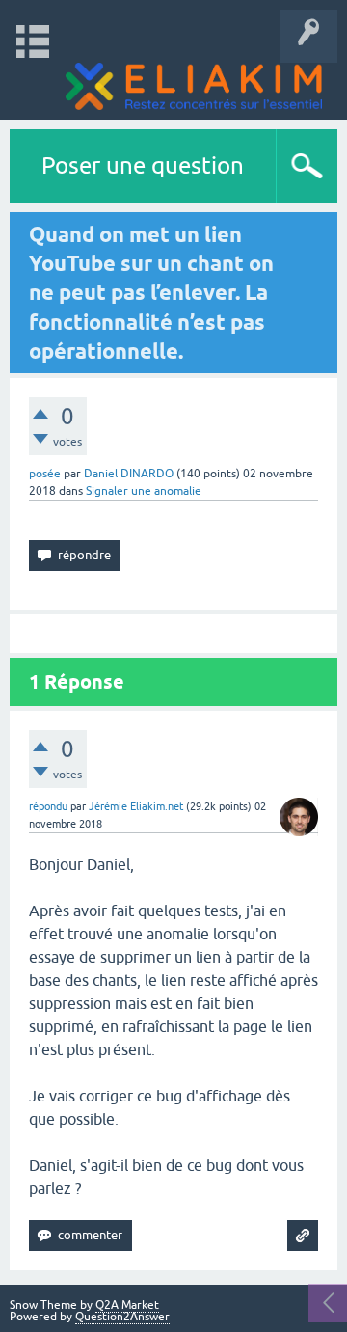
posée (45, 473)
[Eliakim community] (194, 86)
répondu (48, 806)
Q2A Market (127, 1305)
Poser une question (142, 165)
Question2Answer (122, 1316)
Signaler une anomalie (143, 491)
